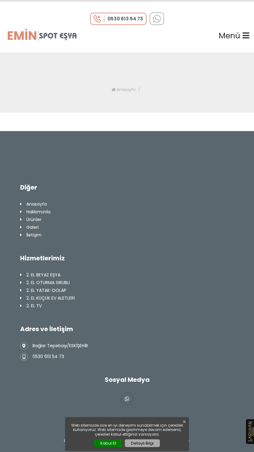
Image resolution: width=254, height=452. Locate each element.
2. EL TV (34, 306)
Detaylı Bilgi (142, 443)
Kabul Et (108, 443)
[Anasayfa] (42, 34)
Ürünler (34, 219)
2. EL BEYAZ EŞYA (43, 275)
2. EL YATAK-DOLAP (46, 290)
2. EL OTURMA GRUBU (48, 282)
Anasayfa (126, 89)
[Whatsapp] (157, 18)
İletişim (34, 235)
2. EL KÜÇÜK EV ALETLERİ (50, 298)
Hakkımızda (38, 212)
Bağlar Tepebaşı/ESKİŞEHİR (60, 346)
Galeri (32, 227)
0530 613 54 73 (48, 356)
